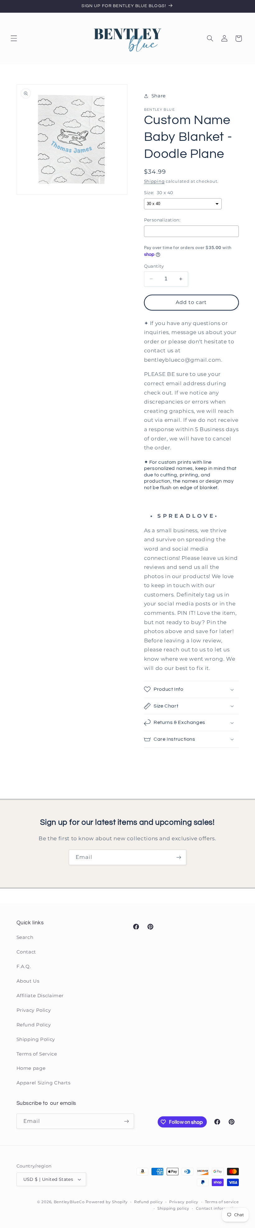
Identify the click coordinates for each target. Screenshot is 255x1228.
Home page (31, 1068)
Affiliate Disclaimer (40, 995)
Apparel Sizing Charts (43, 1083)
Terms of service (222, 1202)
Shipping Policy (35, 1039)
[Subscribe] (179, 857)
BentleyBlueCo (69, 1202)
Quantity (154, 266)
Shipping (154, 181)
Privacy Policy (33, 1010)
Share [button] (158, 96)
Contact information (217, 1208)
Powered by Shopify (107, 1202)
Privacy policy (183, 1202)
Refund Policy (33, 1025)
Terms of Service (36, 1054)
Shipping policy (173, 1208)
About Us (27, 981)
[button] (14, 38)
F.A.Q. (23, 966)
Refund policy (148, 1202)
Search (25, 937)
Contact (26, 952)
